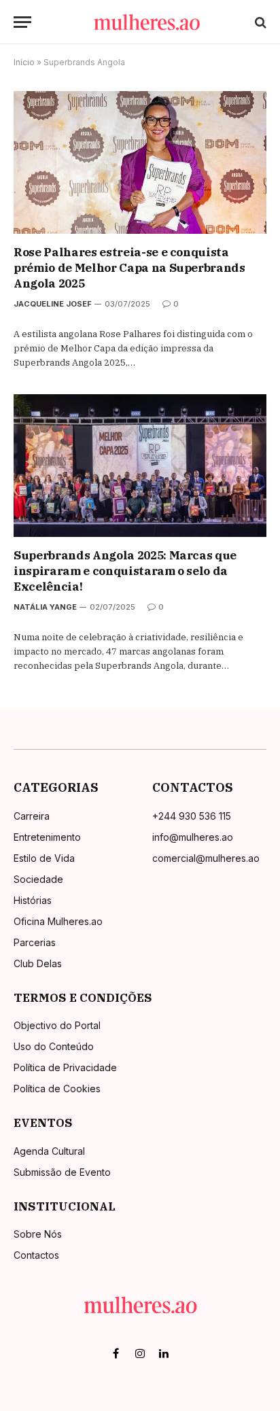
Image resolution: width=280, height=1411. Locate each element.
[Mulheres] (147, 22)
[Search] (259, 22)
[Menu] (22, 22)
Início (24, 62)
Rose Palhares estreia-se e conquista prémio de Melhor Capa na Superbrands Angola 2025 (129, 268)
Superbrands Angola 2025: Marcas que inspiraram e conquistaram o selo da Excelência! (125, 571)
